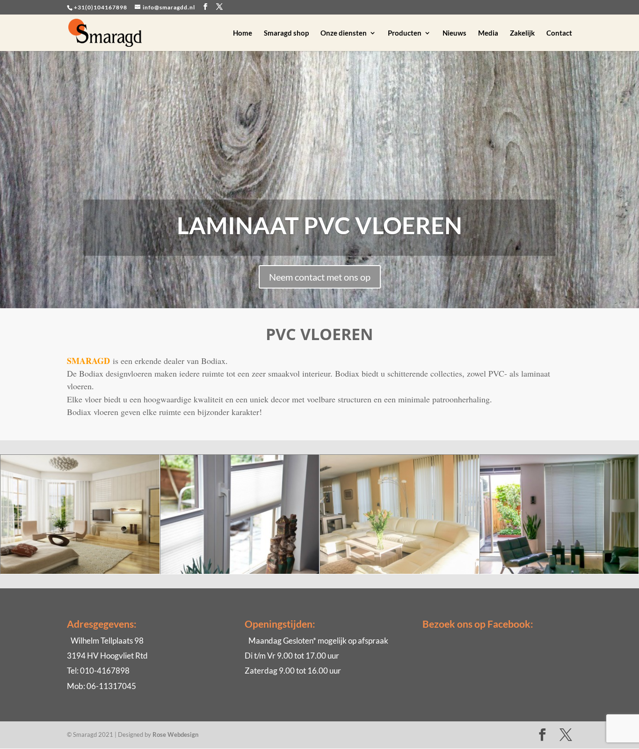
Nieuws (454, 33)
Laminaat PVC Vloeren (319, 225)
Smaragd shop (286, 33)
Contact (559, 33)
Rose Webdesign (175, 734)
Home (242, 33)
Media (488, 33)
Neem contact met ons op (319, 276)
